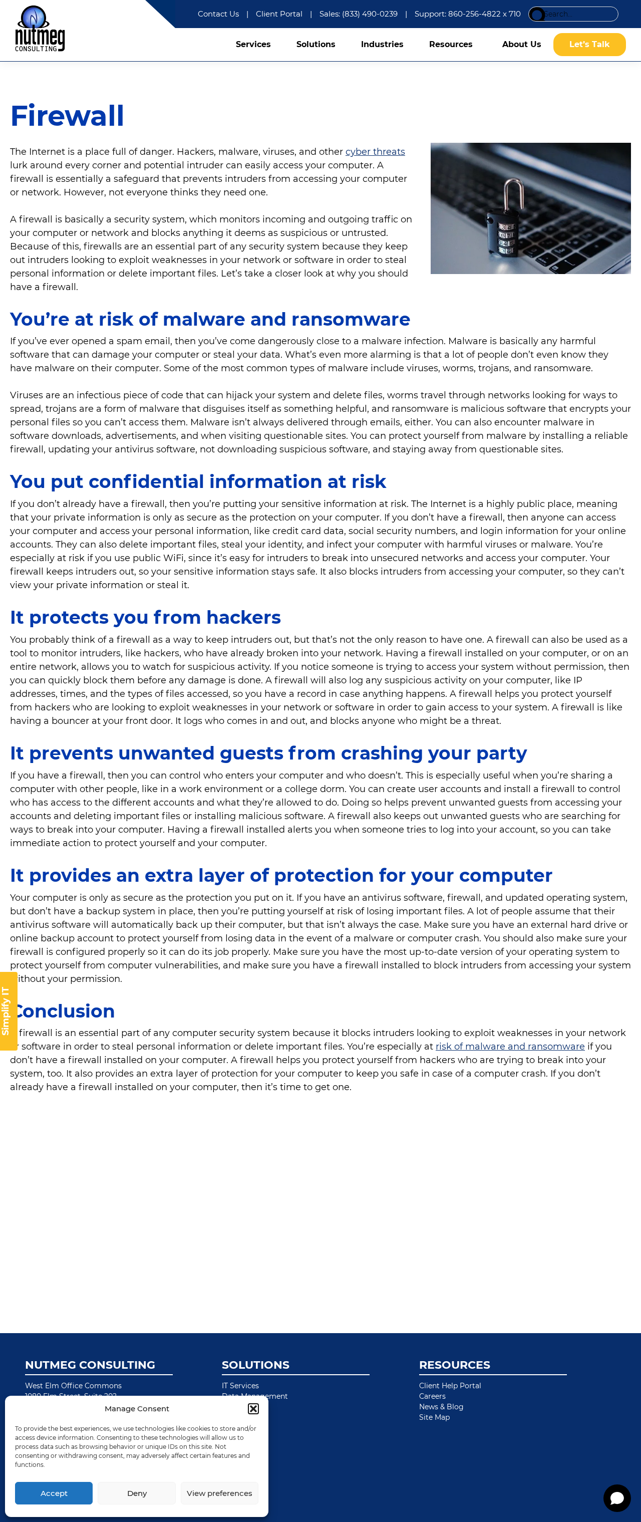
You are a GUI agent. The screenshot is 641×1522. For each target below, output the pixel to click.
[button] (253, 1409)
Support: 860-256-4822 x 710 (468, 14)
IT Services (240, 1385)
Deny (137, 1493)
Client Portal (279, 14)
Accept (54, 1493)
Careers (432, 1396)
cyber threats (375, 151)
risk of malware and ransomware (510, 1046)
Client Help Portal (450, 1385)
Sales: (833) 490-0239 (358, 14)
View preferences (219, 1493)
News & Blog (441, 1406)
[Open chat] (617, 1498)
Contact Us (218, 14)
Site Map (434, 1417)
